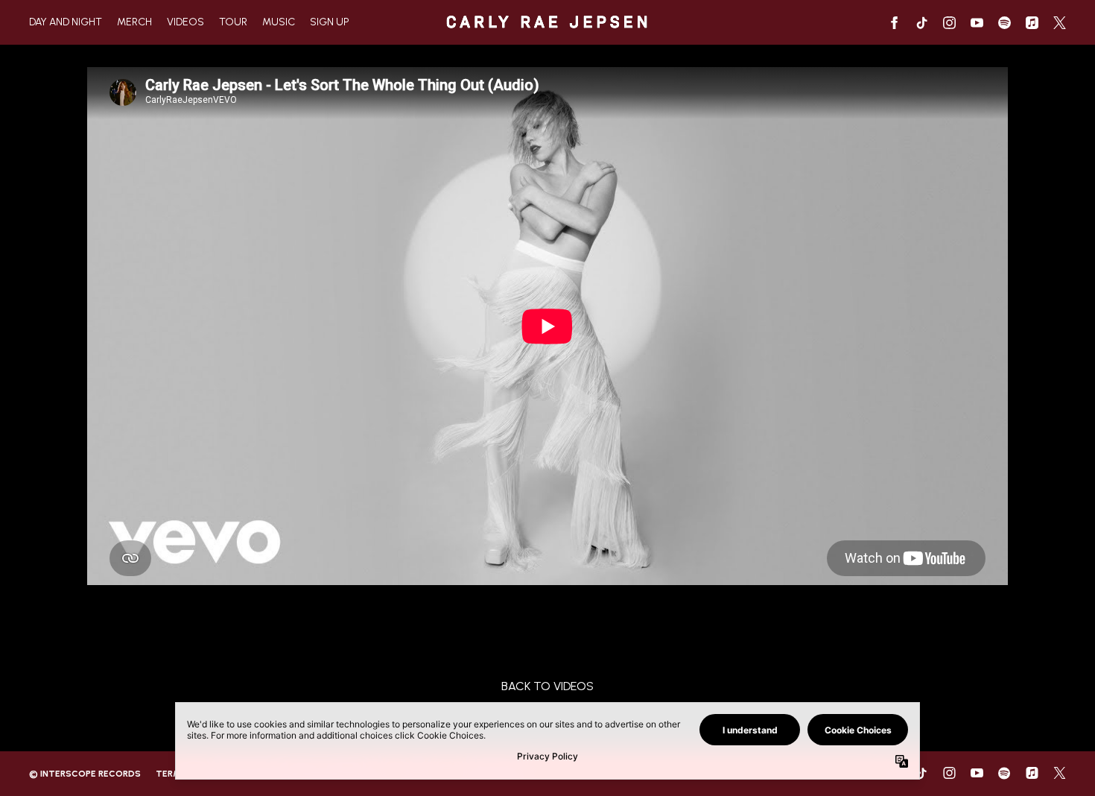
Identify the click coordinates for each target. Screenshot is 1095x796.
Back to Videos (547, 686)
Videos (185, 22)
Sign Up (329, 22)
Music (278, 22)
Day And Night (65, 22)
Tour (233, 22)
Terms (171, 773)
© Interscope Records (85, 773)
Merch (134, 22)
